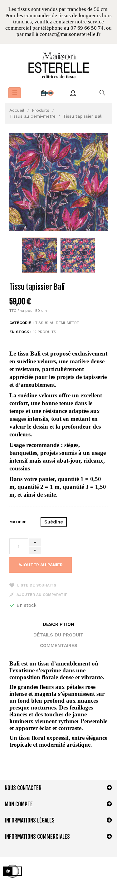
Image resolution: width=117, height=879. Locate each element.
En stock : (20, 332)
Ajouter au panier (40, 564)
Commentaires (58, 645)
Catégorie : (21, 323)
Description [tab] (58, 624)
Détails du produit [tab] (58, 635)
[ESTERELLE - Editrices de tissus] (58, 65)
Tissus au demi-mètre (57, 323)
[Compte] (73, 93)
